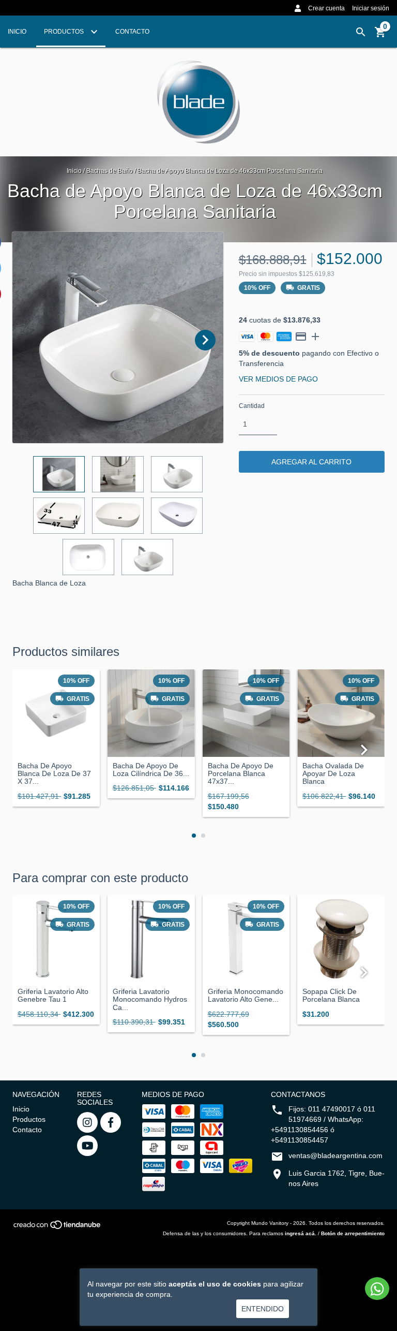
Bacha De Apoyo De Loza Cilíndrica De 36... (151, 770)
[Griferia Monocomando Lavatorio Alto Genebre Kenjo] (246, 939)
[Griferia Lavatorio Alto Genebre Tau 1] (56, 939)
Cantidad (252, 405)
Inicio (17, 31)
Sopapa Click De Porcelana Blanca (331, 995)
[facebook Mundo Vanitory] (110, 1122)
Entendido (262, 1309)
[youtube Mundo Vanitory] (87, 1145)
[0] (380, 36)
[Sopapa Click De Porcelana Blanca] (341, 939)
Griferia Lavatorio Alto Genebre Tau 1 (53, 995)
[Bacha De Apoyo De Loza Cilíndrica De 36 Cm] (151, 713)
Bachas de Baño (109, 170)
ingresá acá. (300, 1233)
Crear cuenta (326, 8)
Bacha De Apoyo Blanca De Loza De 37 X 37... (54, 774)
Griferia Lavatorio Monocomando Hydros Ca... (150, 1000)
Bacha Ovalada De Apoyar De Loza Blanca (333, 774)
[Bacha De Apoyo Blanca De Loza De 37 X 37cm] (56, 713)
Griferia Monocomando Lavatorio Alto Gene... (245, 995)
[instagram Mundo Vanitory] (87, 1122)
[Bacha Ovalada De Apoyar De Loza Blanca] (341, 713)
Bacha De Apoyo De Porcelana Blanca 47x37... (240, 774)
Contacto (132, 31)
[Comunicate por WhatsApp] (377, 1288)
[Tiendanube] (57, 1228)
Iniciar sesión (370, 8)
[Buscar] (361, 32)
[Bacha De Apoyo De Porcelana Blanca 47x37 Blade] (246, 713)
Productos (64, 31)
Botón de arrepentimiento (353, 1233)
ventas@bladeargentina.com (335, 1155)
